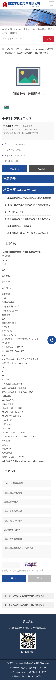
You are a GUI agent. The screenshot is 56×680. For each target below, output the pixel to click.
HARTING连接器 (15, 212)
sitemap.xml (21, 672)
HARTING (39, 49)
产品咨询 (14, 168)
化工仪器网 (37, 676)
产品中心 (27, 49)
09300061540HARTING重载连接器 (28, 605)
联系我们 (41, 168)
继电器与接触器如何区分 (19, 226)
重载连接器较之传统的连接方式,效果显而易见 (29, 197)
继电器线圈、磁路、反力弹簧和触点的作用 (27, 233)
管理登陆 (16, 676)
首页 (17, 49)
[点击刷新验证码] (30, 564)
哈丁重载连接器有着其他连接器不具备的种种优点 (29, 219)
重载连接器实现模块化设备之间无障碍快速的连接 (29, 205)
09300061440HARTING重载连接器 (28, 596)
